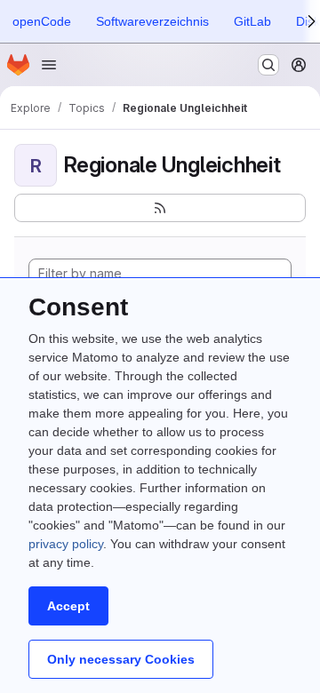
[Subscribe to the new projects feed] (160, 208)
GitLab (252, 21)
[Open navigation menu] (49, 65)
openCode (41, 21)
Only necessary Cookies (121, 659)
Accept (68, 606)
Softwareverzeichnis (152, 21)
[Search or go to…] (268, 65)
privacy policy (65, 544)
